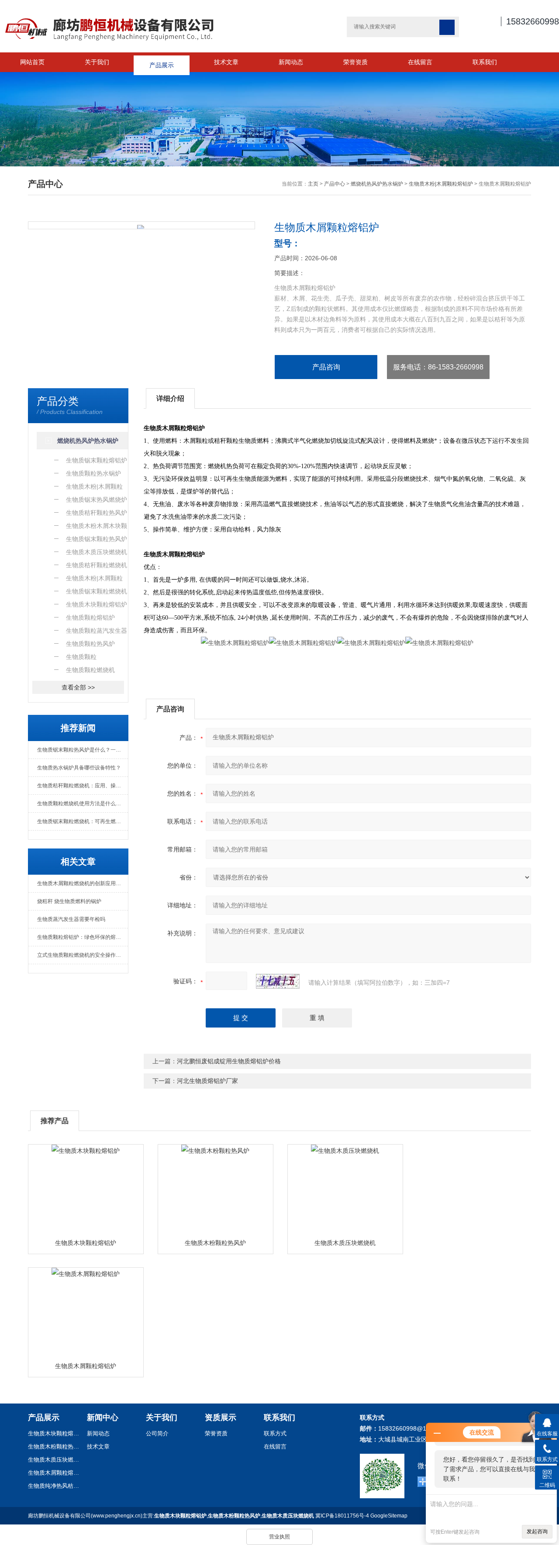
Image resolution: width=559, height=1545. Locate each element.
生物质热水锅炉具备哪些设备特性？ (79, 768)
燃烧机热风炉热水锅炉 (377, 184)
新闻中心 (102, 1417)
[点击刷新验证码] (278, 981)
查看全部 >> (78, 687)
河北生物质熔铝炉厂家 (207, 1080)
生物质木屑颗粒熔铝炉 (85, 1365)
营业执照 (279, 1537)
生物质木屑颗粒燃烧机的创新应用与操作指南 (82, 883)
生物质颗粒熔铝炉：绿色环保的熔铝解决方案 (82, 937)
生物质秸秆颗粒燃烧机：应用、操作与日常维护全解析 (82, 786)
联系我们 (485, 62)
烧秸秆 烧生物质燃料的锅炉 (69, 901)
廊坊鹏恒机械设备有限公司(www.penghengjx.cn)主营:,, (171, 1516)
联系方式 (275, 1433)
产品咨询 (326, 367)
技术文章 (226, 62)
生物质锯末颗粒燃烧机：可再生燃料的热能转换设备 (82, 821)
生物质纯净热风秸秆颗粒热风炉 (54, 1486)
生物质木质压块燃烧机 (345, 1242)
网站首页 (32, 62)
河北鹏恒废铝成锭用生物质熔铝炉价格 (229, 1061)
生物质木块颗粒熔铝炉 (85, 1242)
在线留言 (420, 62)
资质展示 (220, 1417)
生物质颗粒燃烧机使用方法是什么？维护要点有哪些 (82, 803)
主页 (313, 184)
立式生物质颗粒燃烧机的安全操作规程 (81, 955)
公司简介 (157, 1433)
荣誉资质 (355, 62)
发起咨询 (537, 1531)
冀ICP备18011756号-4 (342, 1516)
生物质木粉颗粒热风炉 (215, 1242)
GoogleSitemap (388, 1516)
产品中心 (334, 184)
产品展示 (161, 62)
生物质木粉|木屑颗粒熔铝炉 (441, 184)
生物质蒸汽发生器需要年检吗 (71, 919)
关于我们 (97, 62)
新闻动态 (291, 62)
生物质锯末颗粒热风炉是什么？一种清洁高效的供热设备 (82, 750)
